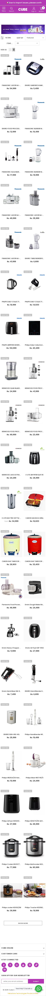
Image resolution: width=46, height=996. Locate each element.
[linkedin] (4, 969)
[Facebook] (3, 965)
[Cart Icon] (41, 8)
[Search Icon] (11, 8)
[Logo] (23, 9)
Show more (23, 923)
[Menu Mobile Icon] (3, 8)
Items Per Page (10, 43)
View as (4, 50)
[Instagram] (16, 965)
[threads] (29, 965)
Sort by (20, 38)
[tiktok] (36, 965)
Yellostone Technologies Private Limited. (23, 993)
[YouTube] (23, 965)
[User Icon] (34, 8)
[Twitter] (10, 965)
